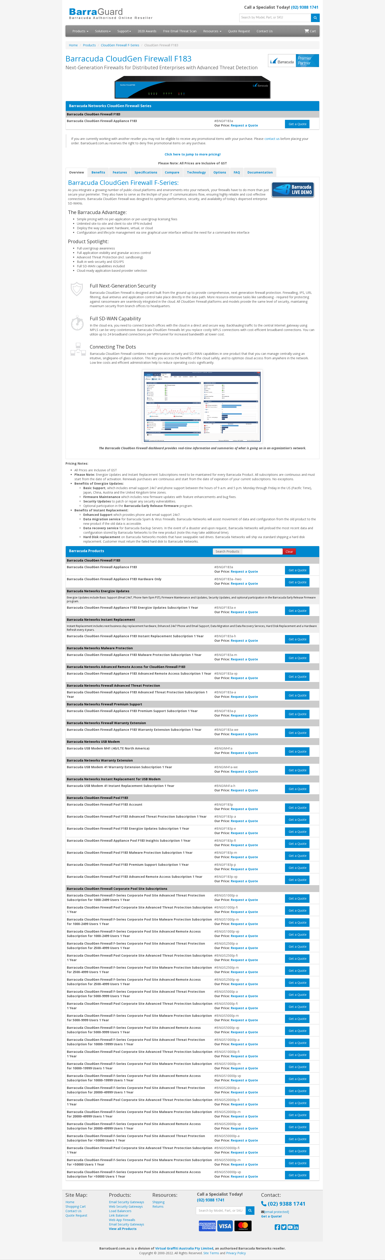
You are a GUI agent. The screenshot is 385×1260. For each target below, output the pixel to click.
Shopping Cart (76, 1206)
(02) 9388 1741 (304, 7)
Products (79, 31)
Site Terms (211, 1253)
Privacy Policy (236, 1253)
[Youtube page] (290, 1228)
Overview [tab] (76, 172)
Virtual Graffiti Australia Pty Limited (184, 1248)
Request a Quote (244, 125)
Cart (312, 31)
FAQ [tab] (237, 172)
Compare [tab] (172, 172)
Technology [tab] (196, 172)
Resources (211, 31)
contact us (272, 139)
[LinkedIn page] (296, 1228)
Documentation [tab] (260, 172)
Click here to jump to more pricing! (193, 154)
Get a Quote (297, 124)
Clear (289, 551)
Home (73, 45)
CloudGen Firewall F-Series (120, 45)
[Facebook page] (277, 1228)
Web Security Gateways (126, 1206)
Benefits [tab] (98, 172)
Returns (158, 1206)
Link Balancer (118, 1215)
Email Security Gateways (126, 1202)
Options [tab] (219, 172)
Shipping (158, 1202)
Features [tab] (120, 172)
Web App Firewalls (122, 1220)
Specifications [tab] (146, 172)
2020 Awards (147, 31)
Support (123, 31)
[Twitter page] (284, 1228)
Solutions (102, 31)
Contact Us (265, 31)
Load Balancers (120, 1211)
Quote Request (239, 31)
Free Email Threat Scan (180, 31)
